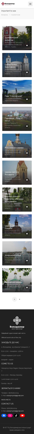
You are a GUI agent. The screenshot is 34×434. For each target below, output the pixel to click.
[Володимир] (8, 4)
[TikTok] (16, 415)
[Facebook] (3, 415)
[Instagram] (10, 415)
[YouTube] (22, 415)
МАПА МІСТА (6, 400)
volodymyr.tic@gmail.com (15, 395)
